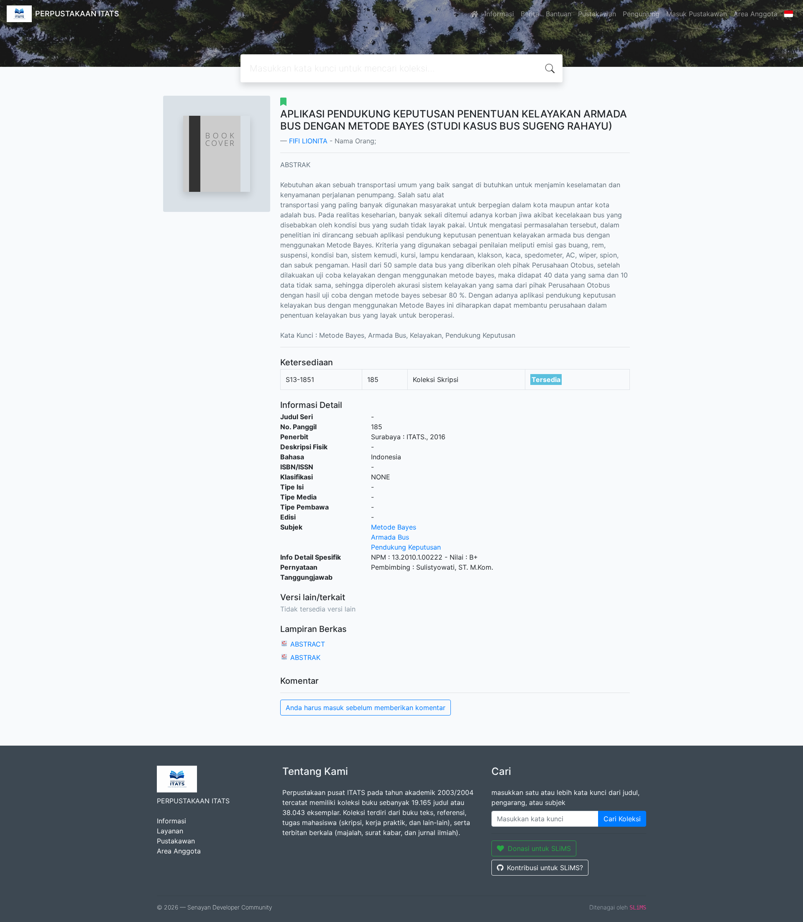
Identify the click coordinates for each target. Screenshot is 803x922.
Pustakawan (597, 14)
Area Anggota (755, 14)
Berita (530, 14)
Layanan (170, 831)
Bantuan (558, 14)
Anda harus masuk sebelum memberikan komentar (365, 707)
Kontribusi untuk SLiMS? (545, 867)
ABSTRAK (305, 657)
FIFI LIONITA (308, 141)
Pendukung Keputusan (406, 547)
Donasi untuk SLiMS (539, 848)
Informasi (499, 14)
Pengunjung (641, 14)
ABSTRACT (307, 644)
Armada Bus (390, 537)
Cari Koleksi (622, 819)
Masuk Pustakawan (696, 14)
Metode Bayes (393, 527)
